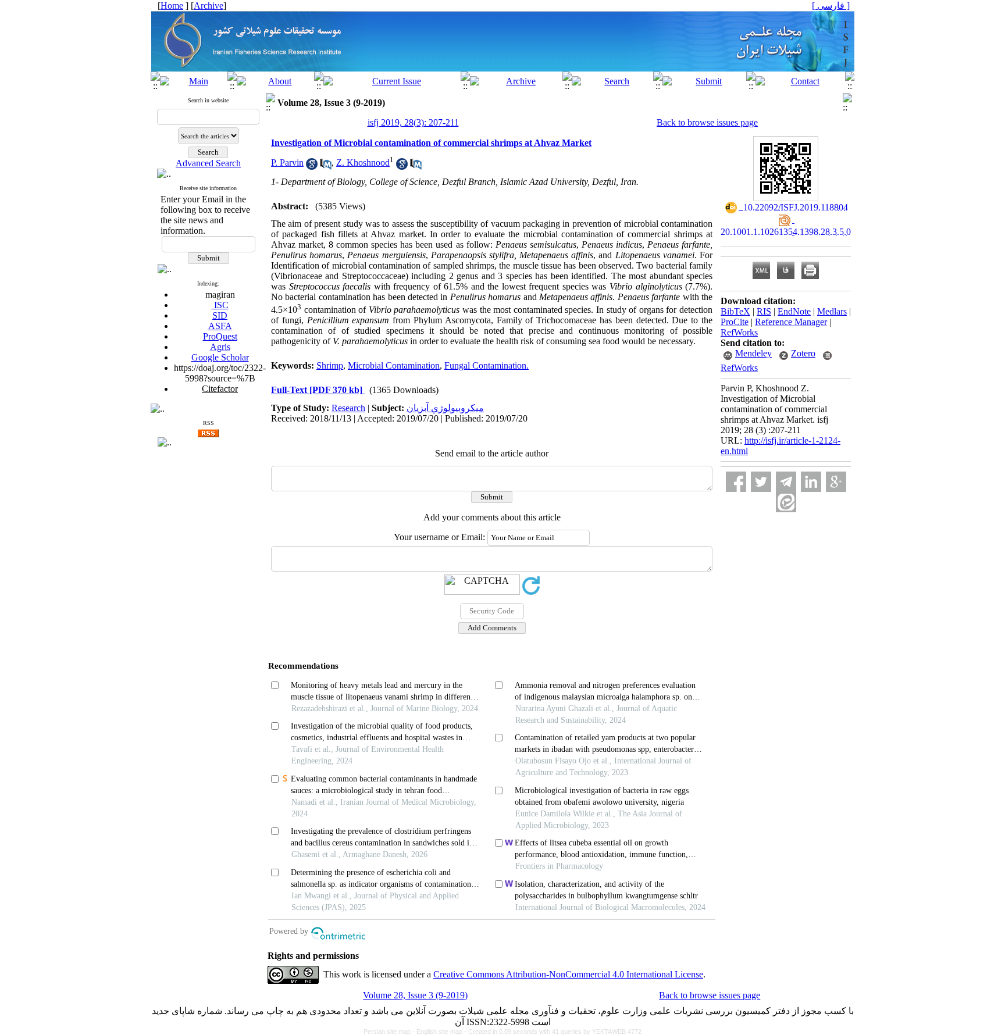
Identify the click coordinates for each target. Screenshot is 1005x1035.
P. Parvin (287, 162)
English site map (440, 1031)
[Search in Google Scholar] (312, 167)
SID (219, 315)
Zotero (803, 353)
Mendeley (753, 353)
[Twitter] (761, 482)
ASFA (220, 326)
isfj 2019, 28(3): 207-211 (413, 122)
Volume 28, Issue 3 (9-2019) (415, 995)
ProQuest (220, 336)
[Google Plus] (836, 482)
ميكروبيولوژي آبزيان (445, 408)
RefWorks (739, 332)
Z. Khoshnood (363, 162)
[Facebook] (736, 482)
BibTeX (735, 311)
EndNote (794, 311)
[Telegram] (786, 482)
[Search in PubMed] (326, 167)
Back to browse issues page (707, 122)
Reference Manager (791, 322)
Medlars (832, 311)
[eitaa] (786, 502)
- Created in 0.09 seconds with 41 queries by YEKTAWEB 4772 (553, 1031)
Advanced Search (208, 163)
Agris (220, 347)
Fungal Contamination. (486, 365)
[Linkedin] (811, 482)
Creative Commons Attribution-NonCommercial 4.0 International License (568, 974)
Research (348, 408)
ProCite (735, 322)
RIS (764, 311)
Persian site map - (389, 1031)
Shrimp (329, 365)
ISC (220, 305)
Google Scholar (220, 357)
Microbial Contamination (394, 365)
